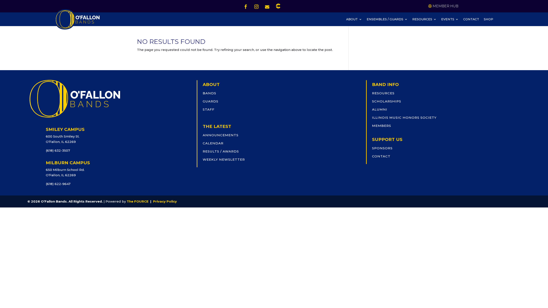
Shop (488, 19)
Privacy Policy (165, 201)
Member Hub (445, 6)
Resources (422, 19)
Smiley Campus (65, 129)
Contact (471, 19)
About (352, 19)
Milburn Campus (68, 162)
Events (447, 19)
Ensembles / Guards (385, 19)
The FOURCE (138, 201)
